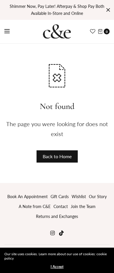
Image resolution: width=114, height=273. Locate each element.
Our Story (98, 196)
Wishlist (79, 196)
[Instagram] (52, 233)
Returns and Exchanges (57, 216)
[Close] (108, 10)
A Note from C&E (35, 206)
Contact (60, 206)
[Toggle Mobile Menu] (10, 31)
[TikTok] (61, 233)
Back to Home (57, 156)
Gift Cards (60, 196)
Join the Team (83, 206)
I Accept (57, 267)
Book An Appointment (27, 196)
